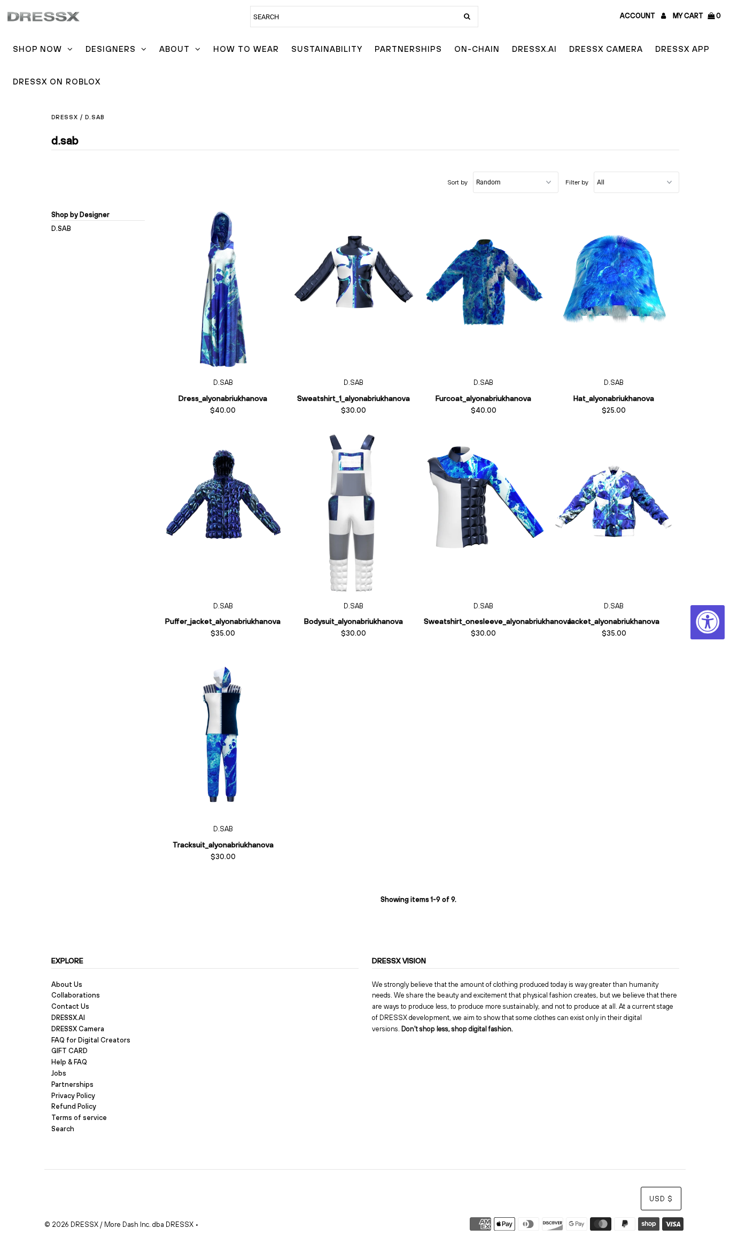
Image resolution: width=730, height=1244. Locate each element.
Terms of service (79, 1118)
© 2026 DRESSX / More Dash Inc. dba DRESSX (118, 1224)
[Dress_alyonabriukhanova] (223, 289)
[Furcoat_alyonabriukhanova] (483, 289)
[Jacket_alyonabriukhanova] (613, 512)
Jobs (58, 1073)
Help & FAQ (69, 1062)
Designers (111, 48)
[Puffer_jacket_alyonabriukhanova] (223, 512)
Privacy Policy (73, 1096)
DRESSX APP (682, 48)
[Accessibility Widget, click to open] (707, 622)
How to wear (246, 48)
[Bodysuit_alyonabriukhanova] (353, 512)
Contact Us (70, 1006)
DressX (64, 117)
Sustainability (326, 48)
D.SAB (61, 229)
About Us (66, 984)
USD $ (661, 1199)
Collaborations (75, 995)
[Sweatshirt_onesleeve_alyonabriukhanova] (483, 512)
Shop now (37, 48)
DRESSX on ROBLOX (56, 81)
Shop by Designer (80, 215)
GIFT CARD (69, 1051)
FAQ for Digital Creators (90, 1040)
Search (62, 1129)
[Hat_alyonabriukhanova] (613, 289)
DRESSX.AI (534, 48)
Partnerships (408, 48)
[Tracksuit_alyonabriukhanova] (223, 735)
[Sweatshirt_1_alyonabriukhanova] (353, 289)
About (174, 48)
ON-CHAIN (477, 48)
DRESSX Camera (606, 48)
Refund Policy (73, 1106)
